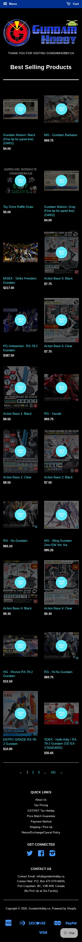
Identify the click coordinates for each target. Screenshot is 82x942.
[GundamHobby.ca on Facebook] (41, 854)
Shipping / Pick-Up (41, 827)
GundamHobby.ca (39, 908)
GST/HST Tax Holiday (41, 810)
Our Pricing (41, 805)
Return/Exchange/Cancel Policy (41, 832)
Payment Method (41, 821)
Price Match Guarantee (41, 816)
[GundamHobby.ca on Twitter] (29, 854)
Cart (75, 3)
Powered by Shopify (64, 908)
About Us (41, 799)
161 (53, 772)
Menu (12, 3)
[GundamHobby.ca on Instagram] (52, 854)
